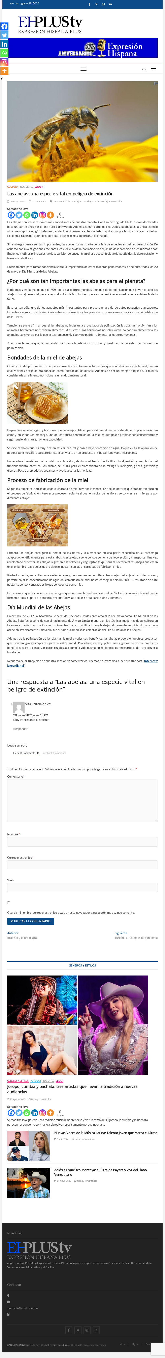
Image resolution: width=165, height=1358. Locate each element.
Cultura (12, 186)
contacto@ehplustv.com (23, 1308)
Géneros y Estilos (18, 1080)
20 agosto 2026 (17, 1099)
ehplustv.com (15, 1344)
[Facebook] (11, 215)
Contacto (150, 1344)
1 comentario (38, 201)
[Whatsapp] (26, 215)
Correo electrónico (20, 857)
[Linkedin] (34, 215)
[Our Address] (8, 1295)
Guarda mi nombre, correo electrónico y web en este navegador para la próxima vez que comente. (71, 912)
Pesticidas (116, 201)
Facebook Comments (54, 753)
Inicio (122, 1344)
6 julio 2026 (62, 1139)
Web (10, 880)
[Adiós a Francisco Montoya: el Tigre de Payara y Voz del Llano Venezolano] (28, 1183)
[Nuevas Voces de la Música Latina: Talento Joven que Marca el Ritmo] (28, 1146)
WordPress (63, 1344)
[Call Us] (8, 1301)
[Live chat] (8, 1314)
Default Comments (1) (26, 753)
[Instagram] (42, 215)
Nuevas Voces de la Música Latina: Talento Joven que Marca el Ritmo (105, 1133)
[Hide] (1, 78)
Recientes (26, 186)
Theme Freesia (48, 1344)
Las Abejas (88, 201)
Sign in (135, 1344)
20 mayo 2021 (17, 201)
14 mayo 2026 (64, 1180)
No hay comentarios (41, 1099)
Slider (39, 186)
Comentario (16, 776)
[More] (50, 215)
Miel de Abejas (102, 201)
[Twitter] (19, 215)
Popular (35, 1080)
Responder (20, 728)
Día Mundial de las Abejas (67, 201)
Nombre (13, 834)
